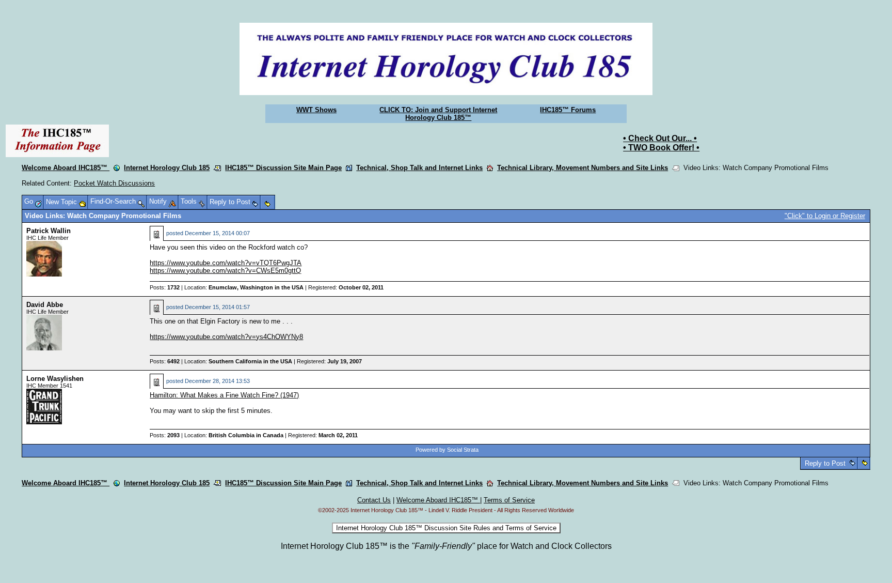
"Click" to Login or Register (825, 216)
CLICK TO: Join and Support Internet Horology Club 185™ (438, 113)
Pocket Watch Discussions (114, 183)
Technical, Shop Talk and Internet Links (419, 168)
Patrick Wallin (48, 231)
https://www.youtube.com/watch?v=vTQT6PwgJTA (225, 263)
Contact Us (374, 500)
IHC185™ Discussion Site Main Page (283, 168)
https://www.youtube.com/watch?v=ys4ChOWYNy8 (226, 337)
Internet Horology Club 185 (167, 168)
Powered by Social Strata (447, 450)
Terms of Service (509, 500)
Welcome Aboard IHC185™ (65, 168)
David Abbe (44, 305)
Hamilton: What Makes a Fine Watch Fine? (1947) (224, 395)
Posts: (165, 287)
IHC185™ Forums (568, 110)
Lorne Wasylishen (55, 378)
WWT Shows (316, 110)
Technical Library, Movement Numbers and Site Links (582, 168)
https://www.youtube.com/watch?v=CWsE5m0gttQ (225, 270)
